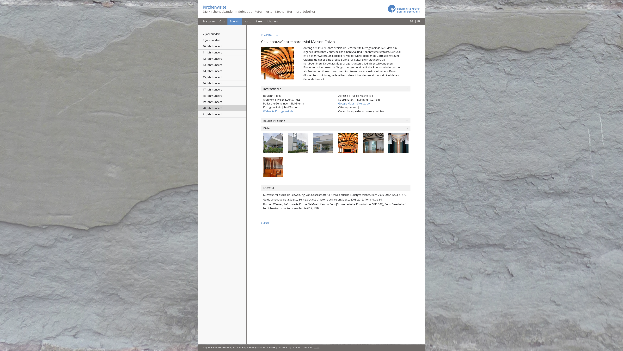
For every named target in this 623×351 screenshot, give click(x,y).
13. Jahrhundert (212, 65)
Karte (247, 21)
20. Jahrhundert (212, 108)
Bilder (266, 128)
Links (259, 21)
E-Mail (316, 347)
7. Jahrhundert (211, 34)
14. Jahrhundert (212, 71)
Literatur (268, 188)
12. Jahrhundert (212, 58)
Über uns (273, 21)
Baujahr (235, 21)
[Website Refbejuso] (404, 9)
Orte (222, 21)
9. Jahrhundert (211, 40)
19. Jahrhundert (212, 102)
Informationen (272, 89)
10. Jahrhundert (212, 46)
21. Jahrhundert (212, 114)
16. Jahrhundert (212, 83)
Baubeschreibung (274, 121)
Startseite (209, 21)
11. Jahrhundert (212, 52)
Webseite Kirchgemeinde (278, 111)
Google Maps (346, 103)
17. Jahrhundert (212, 89)
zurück (265, 223)
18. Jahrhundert (212, 96)
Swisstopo (363, 103)
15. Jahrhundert (212, 77)
